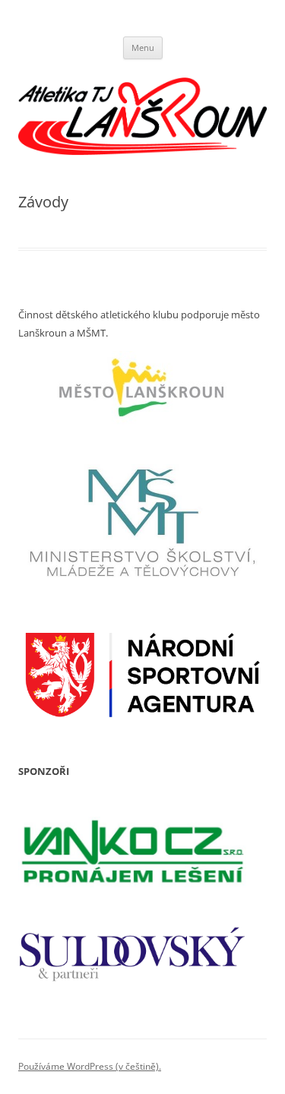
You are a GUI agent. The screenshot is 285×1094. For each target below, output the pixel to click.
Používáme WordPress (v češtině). (89, 1066)
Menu (142, 47)
